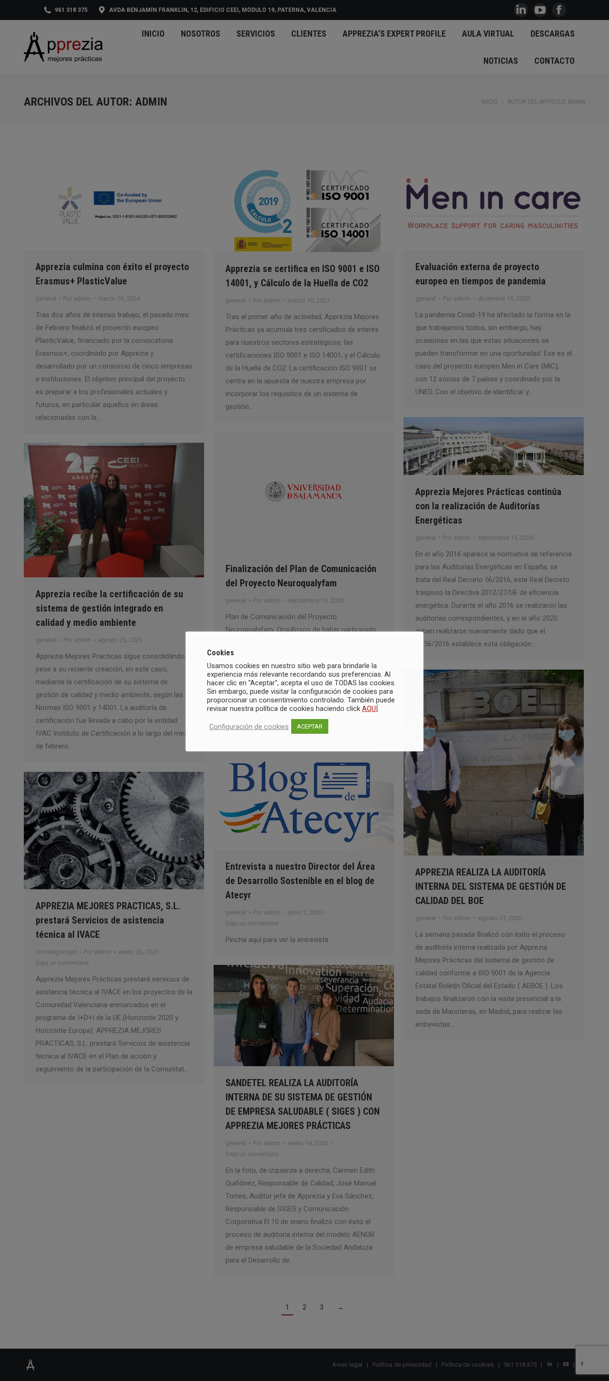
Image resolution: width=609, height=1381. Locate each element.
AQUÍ (370, 708)
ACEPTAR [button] (310, 726)
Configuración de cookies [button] (249, 726)
